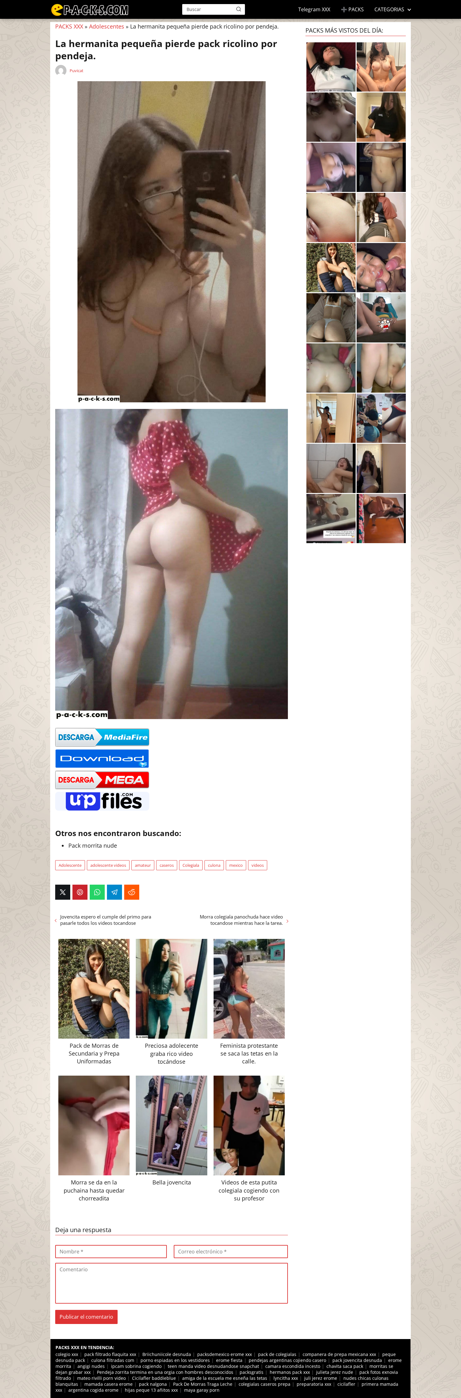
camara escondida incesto (292, 1366)
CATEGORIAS (389, 9)
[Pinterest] (79, 892)
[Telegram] (114, 892)
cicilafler (346, 1384)
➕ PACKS (352, 9)
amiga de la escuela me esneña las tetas (224, 1378)
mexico (236, 865)
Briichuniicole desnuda (166, 1354)
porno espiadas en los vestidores (175, 1360)
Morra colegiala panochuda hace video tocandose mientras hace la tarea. (241, 919)
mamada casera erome (108, 1384)
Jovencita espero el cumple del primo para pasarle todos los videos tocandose (105, 919)
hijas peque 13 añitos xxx (151, 1390)
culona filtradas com (112, 1360)
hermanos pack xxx (290, 1372)
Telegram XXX (314, 9)
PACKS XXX (69, 26)
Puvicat (76, 70)
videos (258, 865)
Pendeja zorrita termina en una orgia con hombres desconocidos (165, 1372)
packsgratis (251, 1372)
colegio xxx (67, 1354)
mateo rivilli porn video (101, 1378)
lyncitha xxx (285, 1378)
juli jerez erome (320, 1378)
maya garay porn (202, 1390)
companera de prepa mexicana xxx (339, 1354)
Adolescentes (106, 26)
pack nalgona (153, 1384)
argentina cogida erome (93, 1390)
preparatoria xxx (314, 1384)
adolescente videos (108, 865)
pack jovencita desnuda (357, 1360)
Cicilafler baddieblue (154, 1378)
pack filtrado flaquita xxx (110, 1354)
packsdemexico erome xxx (224, 1354)
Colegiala (191, 865)
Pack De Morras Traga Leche (202, 1384)
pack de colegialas (277, 1354)
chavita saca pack (344, 1366)
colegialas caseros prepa (264, 1384)
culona (214, 865)
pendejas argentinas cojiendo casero (287, 1360)
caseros (167, 865)
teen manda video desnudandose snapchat (213, 1366)
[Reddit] (131, 892)
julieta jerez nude (334, 1372)
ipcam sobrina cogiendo (136, 1366)
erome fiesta (229, 1360)
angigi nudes (91, 1366)
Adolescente (70, 865)
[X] (62, 892)
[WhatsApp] (97, 892)
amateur (143, 865)
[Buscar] (238, 9)
